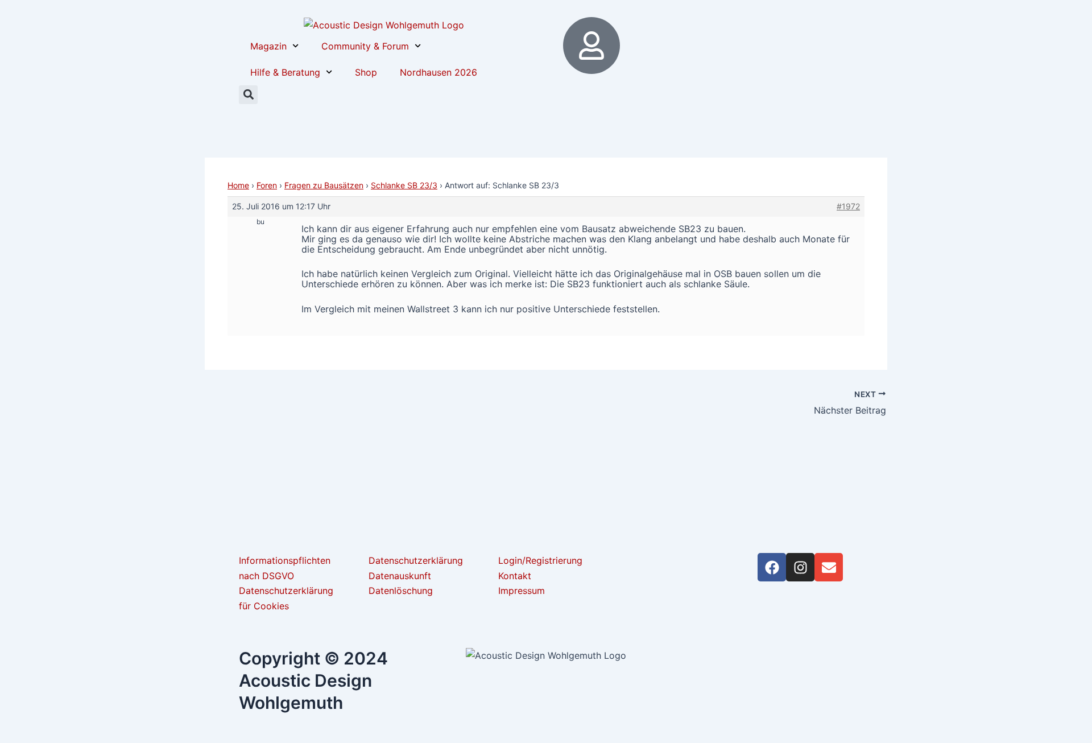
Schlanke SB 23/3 (404, 185)
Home (238, 185)
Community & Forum (365, 46)
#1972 (848, 206)
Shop (366, 72)
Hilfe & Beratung (285, 72)
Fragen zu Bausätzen (323, 185)
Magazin (268, 46)
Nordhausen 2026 (438, 72)
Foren (267, 185)
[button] (248, 94)
